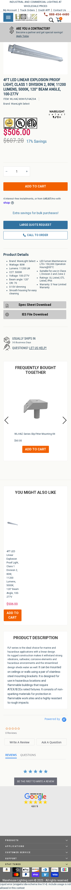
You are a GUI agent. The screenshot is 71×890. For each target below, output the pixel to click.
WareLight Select (20, 103)
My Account (10, 10)
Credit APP (44, 10)
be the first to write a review (35, 781)
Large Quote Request (35, 224)
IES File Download (35, 314)
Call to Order (37, 235)
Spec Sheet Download (35, 305)
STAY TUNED (13, 864)
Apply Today (19, 36)
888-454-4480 (59, 14)
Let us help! (38, 348)
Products (12, 840)
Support (11, 858)
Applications (14, 846)
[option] (32, 32)
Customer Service (18, 852)
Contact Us (59, 10)
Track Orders (27, 10)
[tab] (19, 741)
